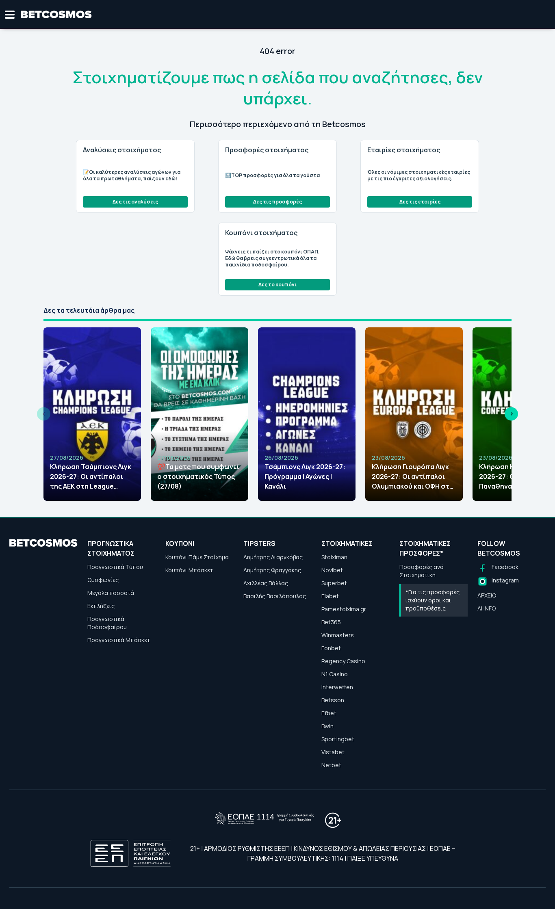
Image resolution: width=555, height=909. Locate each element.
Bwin (327, 726)
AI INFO (486, 608)
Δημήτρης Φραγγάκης (272, 570)
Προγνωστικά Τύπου (115, 567)
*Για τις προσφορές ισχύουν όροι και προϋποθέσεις (432, 600)
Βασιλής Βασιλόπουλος (274, 596)
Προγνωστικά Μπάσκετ (118, 640)
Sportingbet (337, 739)
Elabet (330, 596)
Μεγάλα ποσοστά (110, 593)
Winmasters (337, 635)
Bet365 (331, 622)
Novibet (332, 570)
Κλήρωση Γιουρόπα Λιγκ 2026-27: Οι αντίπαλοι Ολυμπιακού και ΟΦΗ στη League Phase (412, 476)
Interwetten (337, 687)
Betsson (332, 700)
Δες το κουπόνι (277, 284)
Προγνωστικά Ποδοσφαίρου (107, 623)
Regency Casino (343, 661)
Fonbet (331, 648)
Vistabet (333, 752)
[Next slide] (511, 414)
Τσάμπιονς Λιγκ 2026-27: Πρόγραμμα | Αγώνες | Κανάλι (304, 476)
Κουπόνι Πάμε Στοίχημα (197, 557)
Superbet (334, 583)
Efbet (328, 713)
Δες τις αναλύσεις (135, 201)
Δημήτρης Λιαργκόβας (273, 557)
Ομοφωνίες (103, 580)
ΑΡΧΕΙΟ (486, 595)
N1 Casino (334, 674)
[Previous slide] (43, 414)
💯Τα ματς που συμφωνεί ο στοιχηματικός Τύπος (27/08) (198, 476)
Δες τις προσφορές (277, 201)
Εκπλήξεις (101, 606)
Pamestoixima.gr (343, 609)
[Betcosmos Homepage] (56, 14)
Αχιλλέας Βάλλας (265, 583)
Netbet (331, 765)
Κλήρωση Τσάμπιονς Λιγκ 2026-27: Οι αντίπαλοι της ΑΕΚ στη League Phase (90, 476)
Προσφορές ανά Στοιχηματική (421, 571)
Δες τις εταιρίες (419, 201)
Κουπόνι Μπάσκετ (189, 570)
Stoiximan (334, 557)
